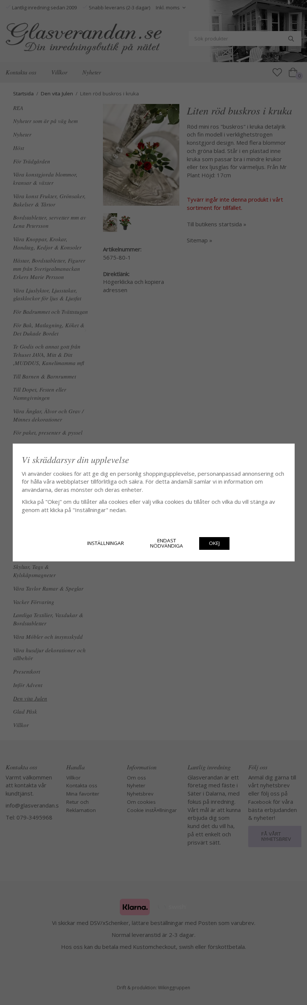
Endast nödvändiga (166, 543)
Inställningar (105, 543)
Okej (214, 543)
